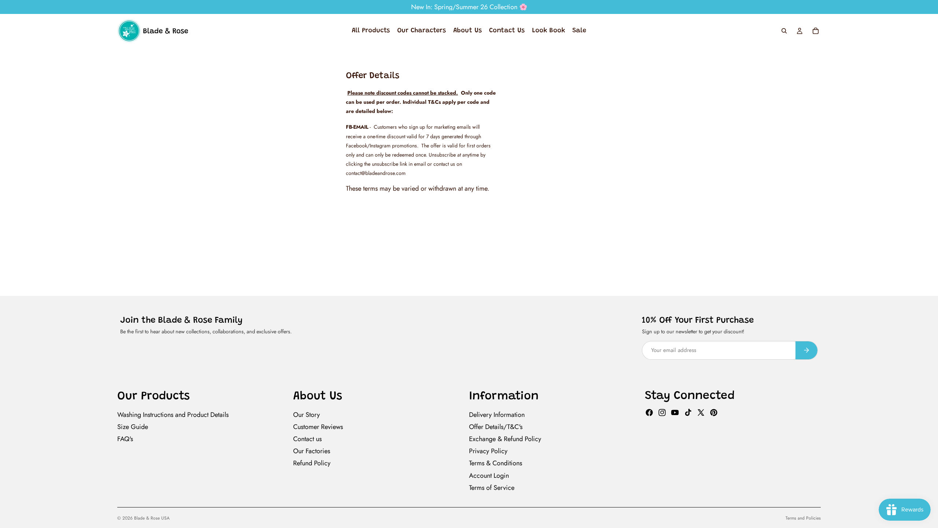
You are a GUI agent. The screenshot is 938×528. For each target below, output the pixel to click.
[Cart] (816, 31)
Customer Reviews (318, 427)
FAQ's (125, 439)
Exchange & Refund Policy (505, 439)
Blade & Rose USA (152, 518)
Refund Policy (311, 463)
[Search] (784, 31)
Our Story (306, 414)
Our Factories (311, 451)
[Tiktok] (688, 412)
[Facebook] (649, 412)
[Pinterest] (713, 412)
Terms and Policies (803, 518)
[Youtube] (675, 412)
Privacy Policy (488, 451)
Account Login (489, 475)
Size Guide (132, 427)
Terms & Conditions (495, 463)
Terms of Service (491, 487)
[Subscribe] (806, 350)
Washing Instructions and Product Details (173, 414)
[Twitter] (701, 412)
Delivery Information (497, 414)
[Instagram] (662, 412)
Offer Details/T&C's (495, 427)
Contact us (307, 439)
